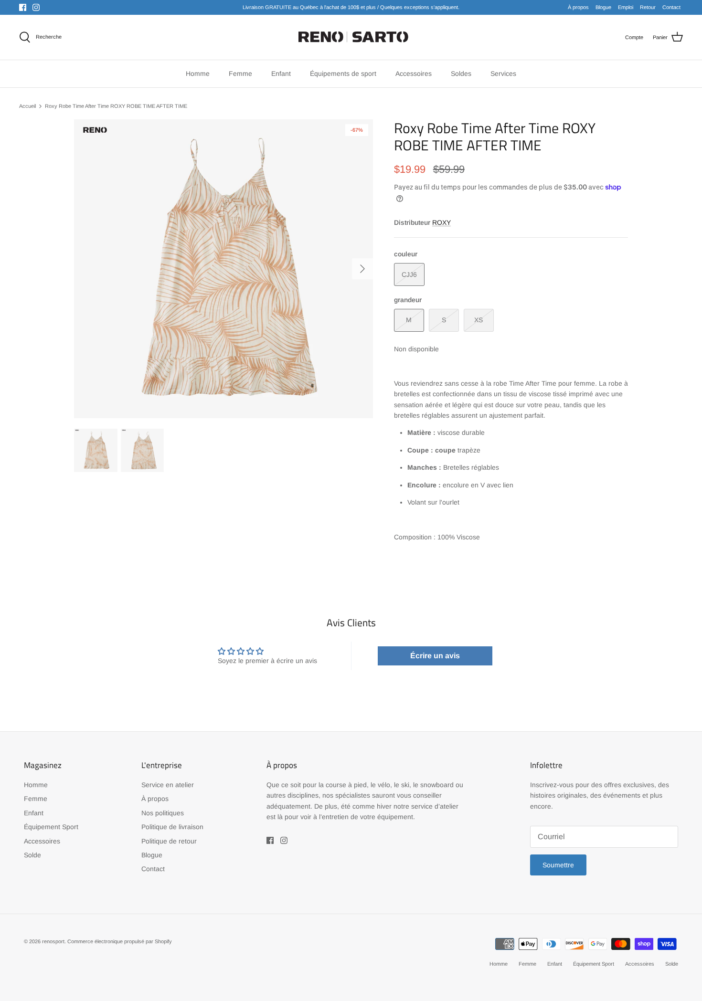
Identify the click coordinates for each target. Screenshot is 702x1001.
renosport (53, 941)
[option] (223, 268)
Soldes (461, 73)
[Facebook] (22, 7)
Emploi (625, 7)
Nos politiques (162, 813)
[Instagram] (36, 7)
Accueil (27, 106)
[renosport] (351, 37)
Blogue (603, 7)
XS (478, 320)
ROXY (441, 222)
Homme (36, 785)
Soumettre (558, 865)
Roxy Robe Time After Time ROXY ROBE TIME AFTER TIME (116, 106)
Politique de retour (169, 841)
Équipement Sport (51, 827)
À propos (578, 7)
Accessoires (42, 841)
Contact (671, 7)
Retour (648, 7)
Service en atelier (167, 785)
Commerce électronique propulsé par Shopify (119, 941)
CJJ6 (409, 274)
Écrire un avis (435, 656)
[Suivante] (362, 268)
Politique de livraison (172, 827)
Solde (32, 855)
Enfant (33, 813)
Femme (35, 798)
